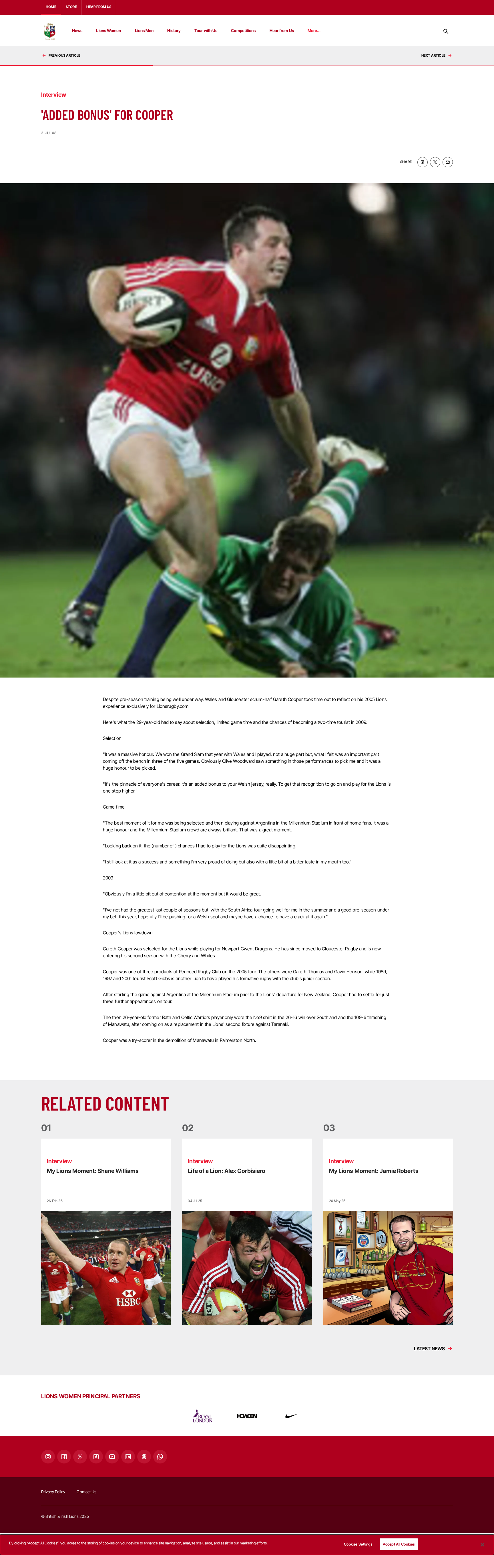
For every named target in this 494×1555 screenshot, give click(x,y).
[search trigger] (446, 31)
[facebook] (422, 162)
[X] (80, 1456)
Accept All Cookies (399, 1544)
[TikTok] (96, 1456)
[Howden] (247, 1416)
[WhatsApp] (160, 1456)
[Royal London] (202, 1416)
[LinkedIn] (128, 1456)
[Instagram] (48, 1456)
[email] (448, 162)
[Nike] (291, 1416)
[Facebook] (64, 1456)
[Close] (482, 1545)
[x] (435, 162)
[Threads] (144, 1456)
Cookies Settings (358, 1544)
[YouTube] (112, 1456)
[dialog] (247, 1545)
